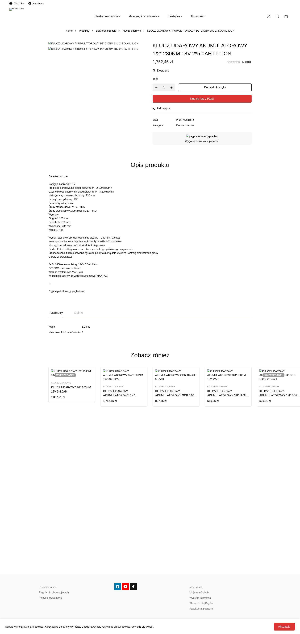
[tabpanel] (150, 329)
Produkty (84, 30)
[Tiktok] (133, 586)
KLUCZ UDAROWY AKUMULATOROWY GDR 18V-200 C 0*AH (175, 395)
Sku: (155, 119)
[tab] (55, 313)
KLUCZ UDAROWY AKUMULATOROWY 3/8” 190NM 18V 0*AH (227, 395)
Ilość (155, 78)
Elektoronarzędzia (106, 30)
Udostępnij (163, 108)
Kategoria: (158, 125)
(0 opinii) (247, 61)
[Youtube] (125, 586)
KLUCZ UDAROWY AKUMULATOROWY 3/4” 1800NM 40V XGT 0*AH (119, 395)
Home (69, 30)
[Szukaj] (277, 16)
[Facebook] (117, 586)
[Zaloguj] (268, 16)
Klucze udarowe (132, 30)
